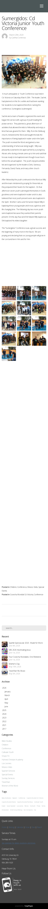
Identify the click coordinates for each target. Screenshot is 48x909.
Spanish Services (8, 771)
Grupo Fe (5, 756)
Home (4, 827)
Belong (12, 827)
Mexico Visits (32, 587)
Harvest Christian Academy (12, 759)
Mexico (26, 806)
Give (33, 827)
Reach (39, 827)
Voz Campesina (28, 810)
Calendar (20, 827)
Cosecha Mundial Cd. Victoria (21, 594)
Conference (22, 587)
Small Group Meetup (16, 810)
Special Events (7, 774)
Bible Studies (7, 741)
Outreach (32, 806)
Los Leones (6, 763)
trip (35, 810)
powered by (24, 906)
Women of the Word (10, 785)
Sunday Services (8, 778)
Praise (38, 806)
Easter (3, 806)
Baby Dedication (6, 798)
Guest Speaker (11, 806)
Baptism (14, 798)
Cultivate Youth (8, 752)
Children (13, 587)
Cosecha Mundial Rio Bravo (25, 802)
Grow (27, 827)
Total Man (6, 782)
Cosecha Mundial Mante (9, 802)
